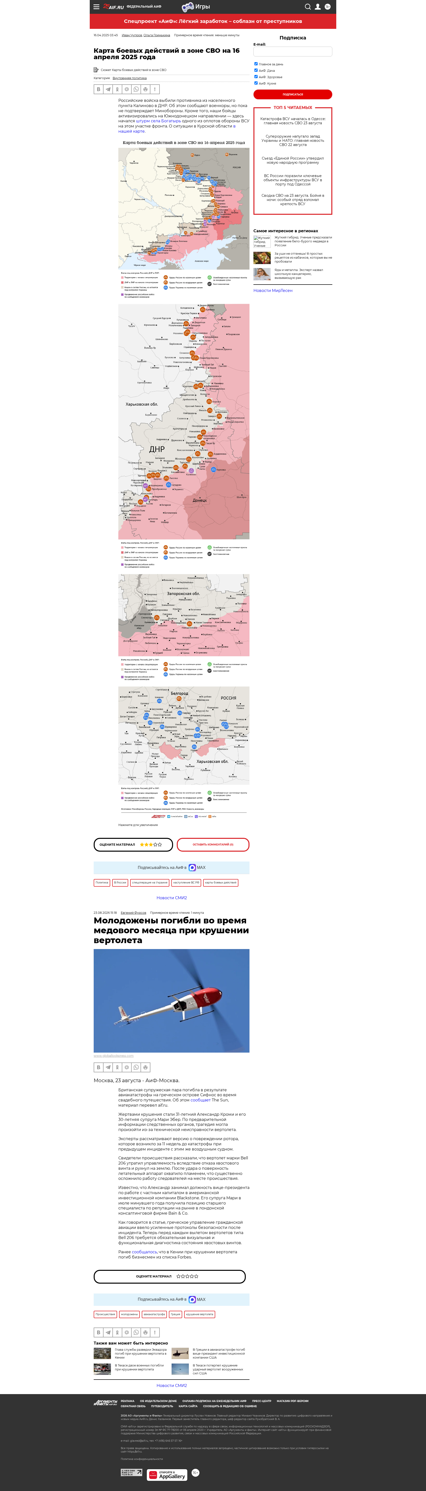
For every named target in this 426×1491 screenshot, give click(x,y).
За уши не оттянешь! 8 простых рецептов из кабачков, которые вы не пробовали (303, 257)
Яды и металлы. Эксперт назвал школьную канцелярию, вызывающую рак (299, 274)
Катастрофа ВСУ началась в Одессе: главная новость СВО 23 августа (293, 121)
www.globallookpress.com (114, 1056)
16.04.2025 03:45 (106, 35)
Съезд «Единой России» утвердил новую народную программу (293, 160)
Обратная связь (133, 1406)
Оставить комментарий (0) (213, 844)
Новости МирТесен (273, 290)
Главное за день (271, 64)
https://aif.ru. (134, 1451)
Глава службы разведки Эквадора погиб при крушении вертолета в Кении (141, 1353)
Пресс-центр (261, 1401)
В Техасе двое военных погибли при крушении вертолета (139, 1367)
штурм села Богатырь (158, 121)
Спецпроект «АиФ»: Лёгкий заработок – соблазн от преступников (213, 21)
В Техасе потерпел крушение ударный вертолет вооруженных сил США (218, 1369)
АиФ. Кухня (267, 83)
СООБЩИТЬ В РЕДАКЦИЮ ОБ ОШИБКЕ (230, 1406)
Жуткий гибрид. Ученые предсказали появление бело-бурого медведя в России (303, 241)
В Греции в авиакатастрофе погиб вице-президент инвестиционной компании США (219, 1353)
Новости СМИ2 (172, 1385)
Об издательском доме (158, 1401)
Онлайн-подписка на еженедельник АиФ (214, 1401)
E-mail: (259, 44)
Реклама (127, 1401)
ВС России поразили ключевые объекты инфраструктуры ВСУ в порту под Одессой (293, 180)
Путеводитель (162, 1406)
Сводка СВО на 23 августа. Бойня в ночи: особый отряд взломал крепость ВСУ (293, 200)
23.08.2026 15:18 (105, 913)
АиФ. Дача (267, 70)
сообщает (201, 1100)
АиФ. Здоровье (270, 77)
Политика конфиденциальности (142, 1459)
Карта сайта (188, 1406)
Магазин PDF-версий (292, 1401)
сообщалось (144, 1252)
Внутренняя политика (130, 78)
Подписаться (293, 94)
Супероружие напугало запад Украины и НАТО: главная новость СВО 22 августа (293, 140)
